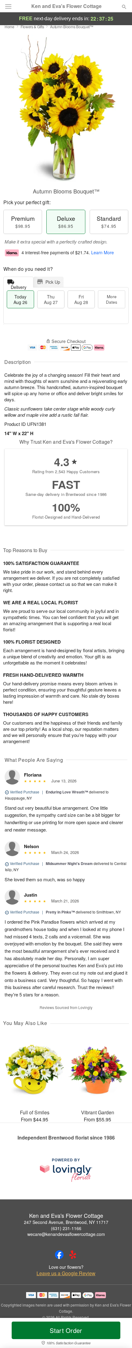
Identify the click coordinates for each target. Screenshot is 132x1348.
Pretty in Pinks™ (60, 912)
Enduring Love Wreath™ (67, 792)
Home (9, 26)
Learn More (102, 252)
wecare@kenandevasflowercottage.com (66, 1234)
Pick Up (52, 282)
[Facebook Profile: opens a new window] (59, 1254)
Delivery (18, 285)
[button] (119, 1334)
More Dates (111, 299)
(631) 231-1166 (66, 1228)
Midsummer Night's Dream (69, 863)
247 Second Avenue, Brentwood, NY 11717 (66, 1222)
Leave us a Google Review (66, 1273)
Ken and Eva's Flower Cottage (66, 6)
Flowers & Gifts (32, 26)
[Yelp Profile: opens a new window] (72, 1254)
